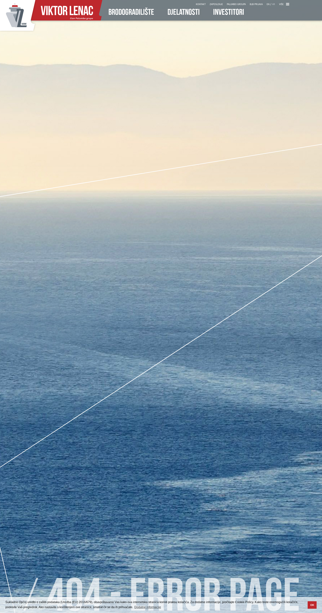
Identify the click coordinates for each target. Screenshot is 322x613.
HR (273, 4)
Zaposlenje (216, 4)
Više (281, 4)
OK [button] (312, 604)
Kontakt (201, 4)
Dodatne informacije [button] (147, 607)
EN (268, 4)
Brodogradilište (131, 12)
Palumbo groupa (236, 4)
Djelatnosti (184, 12)
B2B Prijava (256, 4)
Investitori (228, 12)
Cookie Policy (244, 602)
